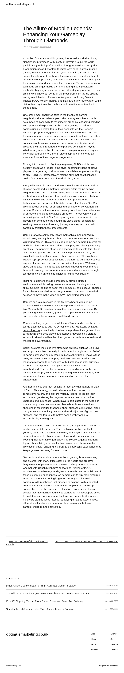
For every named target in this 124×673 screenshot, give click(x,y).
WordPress (114, 666)
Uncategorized (45, 47)
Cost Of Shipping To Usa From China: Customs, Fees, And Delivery (44, 601)
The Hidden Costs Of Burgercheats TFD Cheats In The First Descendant (47, 593)
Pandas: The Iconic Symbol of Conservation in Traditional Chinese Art (86, 541)
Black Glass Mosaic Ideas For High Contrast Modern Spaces (41, 585)
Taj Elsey (34, 47)
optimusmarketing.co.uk (20, 4)
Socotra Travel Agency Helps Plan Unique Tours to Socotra (40, 609)
